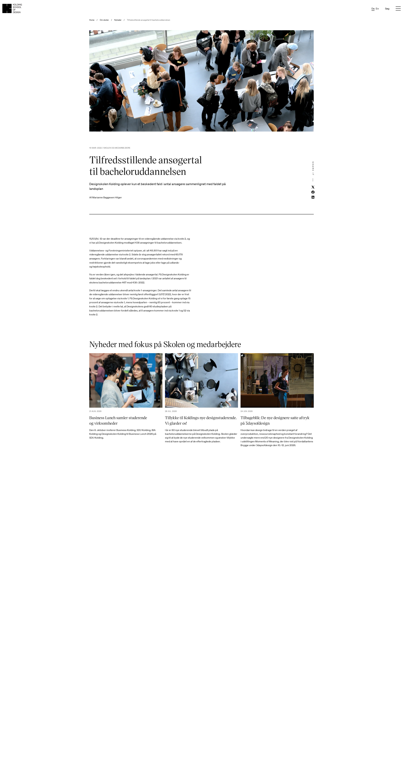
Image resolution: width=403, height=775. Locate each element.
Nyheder (117, 20)
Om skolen (104, 20)
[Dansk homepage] (12, 8)
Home (91, 20)
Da (373, 8)
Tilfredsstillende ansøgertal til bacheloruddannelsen (148, 20)
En (377, 8)
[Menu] (398, 8)
